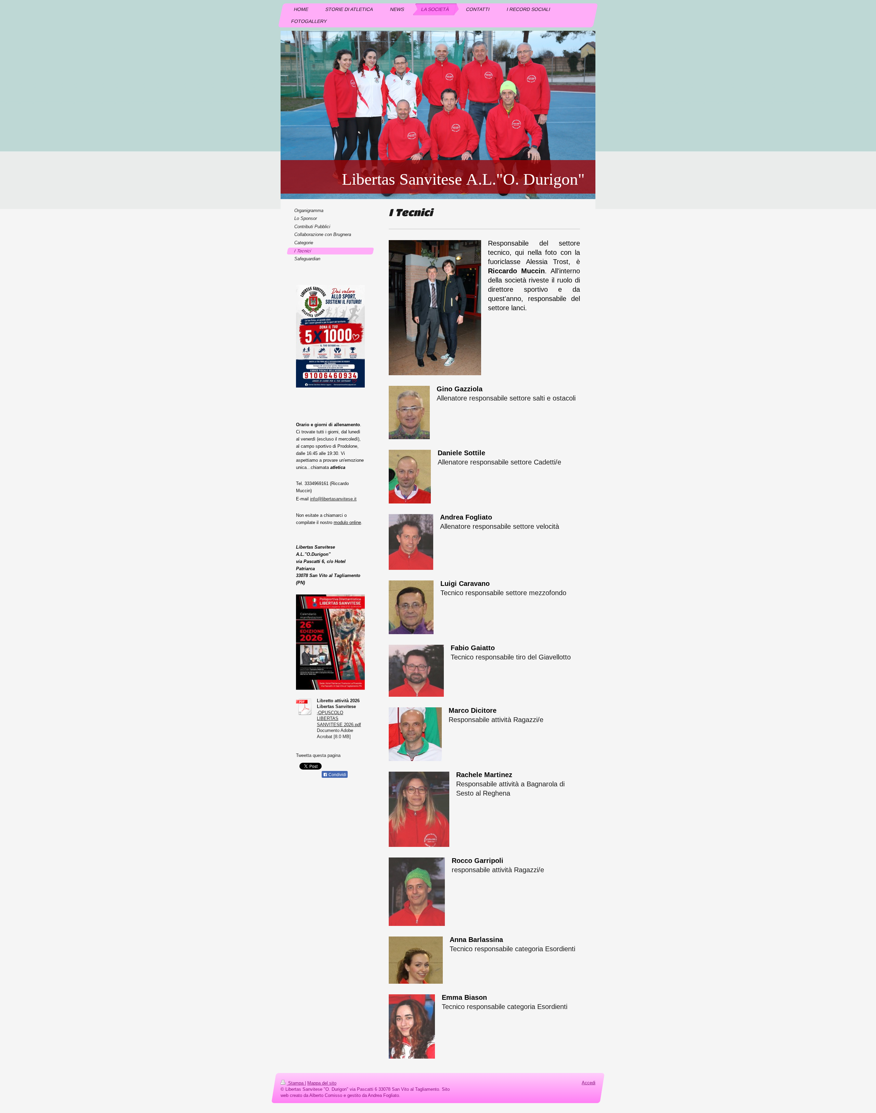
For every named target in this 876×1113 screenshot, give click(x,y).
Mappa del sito (321, 1083)
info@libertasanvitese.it (333, 498)
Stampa (296, 1083)
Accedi (588, 1082)
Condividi (336, 774)
